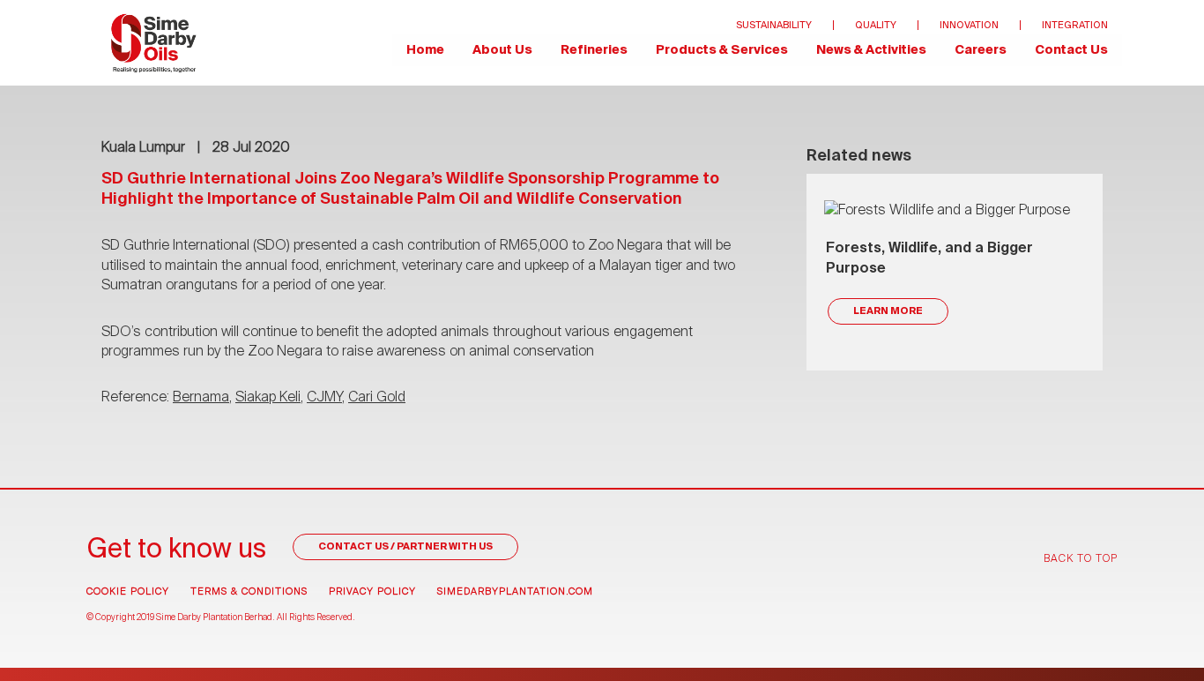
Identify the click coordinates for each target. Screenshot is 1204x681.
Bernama (201, 398)
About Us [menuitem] (502, 50)
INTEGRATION (1075, 25)
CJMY (324, 398)
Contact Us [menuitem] (1071, 50)
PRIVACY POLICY (372, 591)
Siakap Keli (268, 398)
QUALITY (875, 25)
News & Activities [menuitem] (871, 50)
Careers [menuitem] (981, 50)
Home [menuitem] (425, 50)
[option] (954, 272)
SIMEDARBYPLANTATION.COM (515, 591)
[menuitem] (153, 43)
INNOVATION (969, 25)
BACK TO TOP (1081, 559)
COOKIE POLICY (127, 591)
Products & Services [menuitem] (722, 50)
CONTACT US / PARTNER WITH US (405, 546)
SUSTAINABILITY (774, 25)
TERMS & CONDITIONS (249, 591)
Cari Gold (376, 398)
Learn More (888, 311)
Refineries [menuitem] (594, 50)
